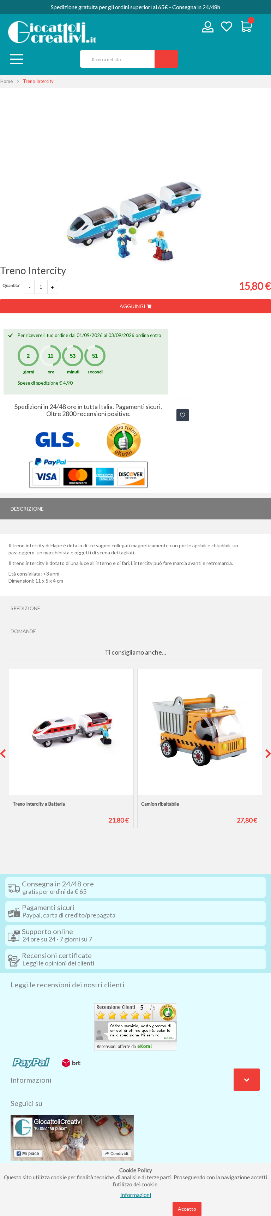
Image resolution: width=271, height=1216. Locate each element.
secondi (95, 371)
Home (6, 81)
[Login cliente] (208, 28)
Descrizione (27, 509)
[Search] (166, 59)
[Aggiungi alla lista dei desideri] (182, 415)
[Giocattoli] (52, 32)
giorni (28, 371)
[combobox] (115, 59)
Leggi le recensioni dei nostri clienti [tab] (68, 984)
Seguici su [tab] (26, 1103)
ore (51, 371)
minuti (73, 371)
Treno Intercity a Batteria (39, 804)
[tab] (135, 508)
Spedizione (25, 608)
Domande (23, 631)
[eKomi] (135, 1026)
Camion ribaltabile (160, 804)
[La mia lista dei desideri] (226, 27)
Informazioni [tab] (31, 1080)
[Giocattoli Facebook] (72, 1137)
